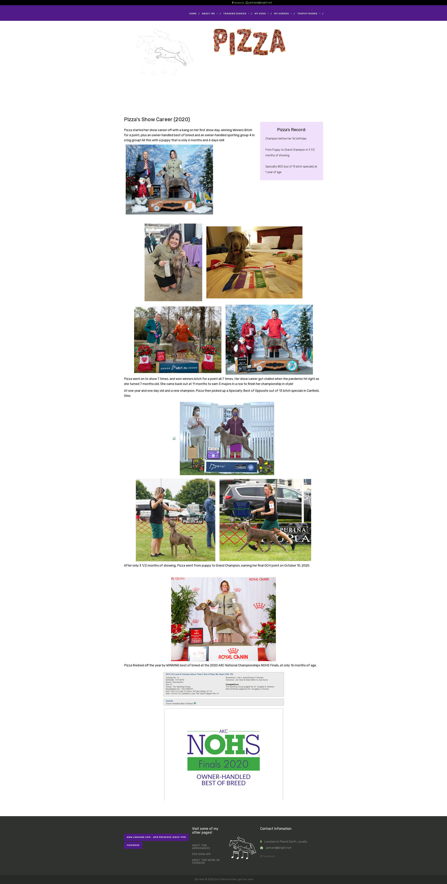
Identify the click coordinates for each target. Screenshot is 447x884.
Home (193, 13)
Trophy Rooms (307, 13)
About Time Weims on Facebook (205, 861)
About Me (208, 13)
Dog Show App (201, 854)
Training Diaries (234, 13)
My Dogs (260, 13)
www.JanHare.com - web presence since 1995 (156, 837)
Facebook (133, 845)
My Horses (281, 13)
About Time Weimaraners (201, 847)
